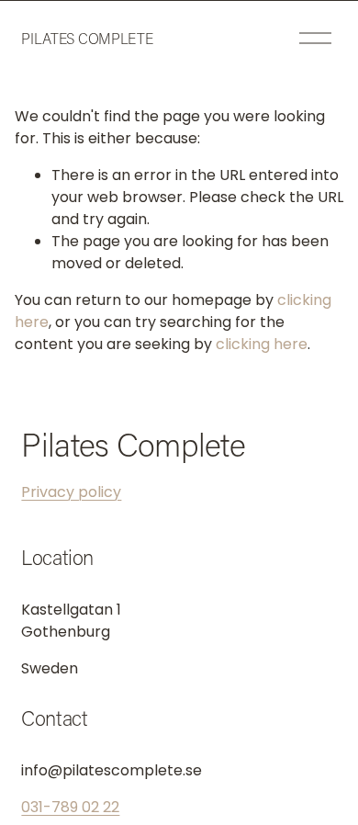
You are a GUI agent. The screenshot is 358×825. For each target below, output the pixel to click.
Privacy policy (71, 492)
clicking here (262, 344)
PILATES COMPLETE (86, 38)
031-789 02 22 (70, 807)
